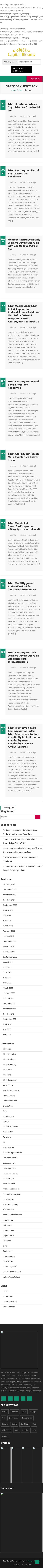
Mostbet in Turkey (10, 1204)
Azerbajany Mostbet (11, 1090)
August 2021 (8, 1024)
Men (17, 1430)
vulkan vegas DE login (12, 1272)
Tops (34, 1430)
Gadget (33, 1412)
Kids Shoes (6, 1430)
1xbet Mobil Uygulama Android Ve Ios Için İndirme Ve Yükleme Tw (22, 586)
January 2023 (8, 936)
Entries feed (8, 1296)
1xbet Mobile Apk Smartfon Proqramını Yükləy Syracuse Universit (24, 526)
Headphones (27, 1418)
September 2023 (10, 905)
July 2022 (7, 967)
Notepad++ (7, 1225)
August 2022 (8, 962)
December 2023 (9, 889)
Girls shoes (13, 1418)
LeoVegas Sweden (10, 1173)
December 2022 (9, 941)
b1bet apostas (9, 1095)
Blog (5, 1111)
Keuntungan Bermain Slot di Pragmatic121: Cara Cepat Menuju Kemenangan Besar (22, 850)
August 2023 (8, 910)
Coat (24, 1412)
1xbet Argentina (9, 1054)
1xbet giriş (7, 1075)
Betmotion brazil (10, 1101)
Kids (34, 1424)
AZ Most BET (8, 1085)
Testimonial (8, 1251)
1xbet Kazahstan (9, 1080)
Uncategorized (9, 1256)
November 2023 (9, 895)
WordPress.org (9, 1307)
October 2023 (9, 900)
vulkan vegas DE (9, 1266)
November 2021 (9, 1009)
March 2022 (8, 988)
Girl (3, 1418)
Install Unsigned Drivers (12, 1152)
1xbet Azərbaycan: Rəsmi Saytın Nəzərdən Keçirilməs (23, 173)
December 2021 (9, 1003)
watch (5, 1436)
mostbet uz (8, 1220)
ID (4, 1142)
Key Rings (25, 1424)
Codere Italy (8, 1132)
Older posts (9, 808)
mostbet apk (8, 1178)
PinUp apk (7, 1240)
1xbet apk (32, 116)
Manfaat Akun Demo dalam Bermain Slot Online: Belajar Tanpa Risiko (20, 841)
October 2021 (8, 1014)
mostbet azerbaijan (11, 1189)
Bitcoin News (8, 1106)
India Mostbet (8, 1147)
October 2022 (9, 952)
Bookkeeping (8, 1116)
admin (13, 116)
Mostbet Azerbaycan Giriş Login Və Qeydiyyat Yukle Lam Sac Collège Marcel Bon (24, 244)
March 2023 (8, 926)
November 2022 (9, 946)
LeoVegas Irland (9, 1168)
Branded (14, 1412)
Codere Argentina (10, 1126)
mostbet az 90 (9, 1183)
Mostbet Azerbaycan (11, 1194)
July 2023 (7, 915)
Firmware (7, 1137)
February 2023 (9, 931)
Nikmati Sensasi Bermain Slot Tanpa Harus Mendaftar (20, 859)
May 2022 (7, 977)
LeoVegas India (9, 1163)
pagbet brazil (8, 1235)
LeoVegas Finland (10, 1158)
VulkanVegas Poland (11, 1277)
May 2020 (7, 1029)
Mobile (25, 1430)
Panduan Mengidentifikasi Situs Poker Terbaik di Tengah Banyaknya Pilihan (22, 868)
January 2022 (8, 998)
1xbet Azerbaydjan (10, 1064)
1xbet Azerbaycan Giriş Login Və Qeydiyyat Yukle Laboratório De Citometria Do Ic (23, 657)
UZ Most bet (8, 1261)
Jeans (14, 1424)
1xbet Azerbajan (9, 1059)
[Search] (37, 817)
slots (5, 1246)
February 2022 (9, 993)
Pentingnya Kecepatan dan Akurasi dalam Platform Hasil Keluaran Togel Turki (20, 832)
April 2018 (7, 1034)
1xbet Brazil (7, 1069)
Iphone (5, 1424)
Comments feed (10, 1301)
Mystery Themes (33, 1561)
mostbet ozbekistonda (12, 1215)
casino (6, 1121)
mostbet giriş (8, 1199)
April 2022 (7, 983)
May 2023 (7, 920)
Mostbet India (8, 1209)
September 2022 (10, 957)
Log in (5, 1291)
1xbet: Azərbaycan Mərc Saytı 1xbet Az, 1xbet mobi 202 (24, 107)
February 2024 (9, 884)
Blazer (4, 1412)
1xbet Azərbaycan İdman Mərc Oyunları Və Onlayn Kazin (23, 457)
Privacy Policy (27, 1565)
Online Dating (8, 1230)
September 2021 (9, 1019)
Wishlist (35, 79)
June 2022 (7, 972)
